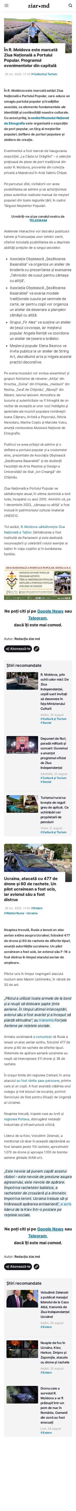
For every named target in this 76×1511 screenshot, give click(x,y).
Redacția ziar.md (27, 639)
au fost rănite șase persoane (37, 1081)
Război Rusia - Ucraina (20, 913)
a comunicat (42, 1037)
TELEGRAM (38, 220)
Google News (50, 611)
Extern (37, 908)
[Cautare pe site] (70, 5)
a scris (65, 1204)
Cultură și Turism (44, 74)
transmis (46, 1020)
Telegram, (38, 618)
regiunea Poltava (16, 1119)
